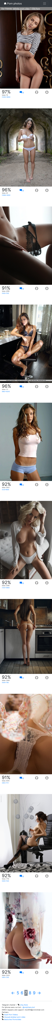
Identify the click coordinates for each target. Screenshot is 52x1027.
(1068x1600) (6, 195)
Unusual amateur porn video (14, 1017)
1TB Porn (35, 8)
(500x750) (5, 293)
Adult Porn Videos (11, 1015)
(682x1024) (6, 391)
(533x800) (5, 489)
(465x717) (5, 783)
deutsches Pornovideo (12, 1019)
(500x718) (5, 682)
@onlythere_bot (29, 1007)
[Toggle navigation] (44, 3)
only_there (24, 1005)
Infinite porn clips (21, 8)
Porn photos (14, 3)
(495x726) (5, 977)
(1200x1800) (6, 97)
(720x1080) (6, 588)
